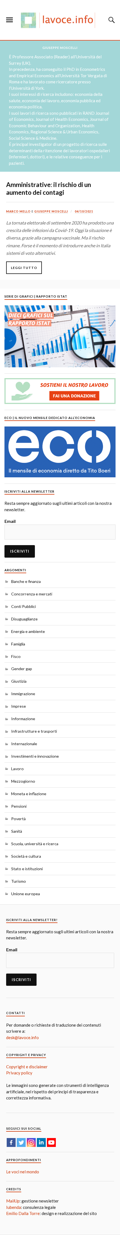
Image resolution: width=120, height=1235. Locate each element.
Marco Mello (18, 211)
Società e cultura (26, 856)
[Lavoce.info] (60, 20)
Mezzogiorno (23, 781)
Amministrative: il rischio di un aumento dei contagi (48, 188)
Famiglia (18, 644)
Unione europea (25, 893)
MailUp (13, 1200)
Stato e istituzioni (27, 868)
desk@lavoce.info (22, 1037)
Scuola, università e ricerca (34, 843)
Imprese (18, 706)
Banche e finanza (26, 581)
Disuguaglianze (24, 619)
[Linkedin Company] (41, 1142)
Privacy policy (19, 1072)
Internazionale (24, 743)
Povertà (18, 818)
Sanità (16, 831)
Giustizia (19, 681)
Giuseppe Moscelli (51, 211)
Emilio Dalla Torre (23, 1213)
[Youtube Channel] (51, 1142)
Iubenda (13, 1207)
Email (10, 521)
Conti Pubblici (23, 606)
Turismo (18, 881)
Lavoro (17, 768)
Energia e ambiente (28, 631)
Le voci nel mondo (22, 1171)
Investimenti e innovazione (35, 756)
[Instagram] (31, 1142)
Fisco (16, 656)
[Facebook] (11, 1142)
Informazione (23, 718)
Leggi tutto (24, 268)
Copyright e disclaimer (27, 1066)
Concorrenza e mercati (31, 594)
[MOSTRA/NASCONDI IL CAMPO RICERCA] (110, 20)
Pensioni (19, 806)
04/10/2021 (84, 211)
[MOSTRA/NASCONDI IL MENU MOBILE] (9, 20)
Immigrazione (23, 693)
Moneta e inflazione (28, 793)
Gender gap (21, 668)
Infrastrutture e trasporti (34, 731)
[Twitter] (21, 1142)
